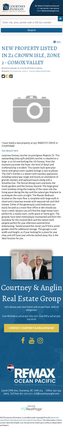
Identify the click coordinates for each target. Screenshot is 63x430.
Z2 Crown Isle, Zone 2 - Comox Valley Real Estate (30, 71)
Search (31, 30)
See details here (10, 150)
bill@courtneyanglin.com (46, 393)
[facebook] (22, 340)
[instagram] (40, 340)
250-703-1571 (31, 316)
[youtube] (31, 340)
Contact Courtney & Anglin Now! (31, 328)
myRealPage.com (31, 409)
